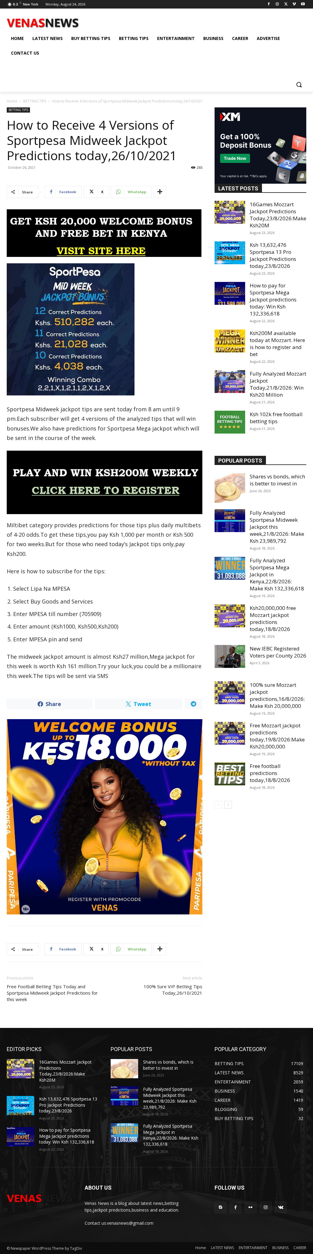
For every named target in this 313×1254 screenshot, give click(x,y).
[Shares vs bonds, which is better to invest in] (230, 488)
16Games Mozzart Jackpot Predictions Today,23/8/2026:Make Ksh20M (278, 215)
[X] (285, 4)
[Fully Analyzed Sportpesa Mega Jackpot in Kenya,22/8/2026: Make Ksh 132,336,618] (230, 568)
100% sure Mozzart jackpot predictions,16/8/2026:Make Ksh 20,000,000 (277, 695)
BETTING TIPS (34, 101)
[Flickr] (250, 1207)
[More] (159, 192)
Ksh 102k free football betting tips (276, 418)
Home (12, 101)
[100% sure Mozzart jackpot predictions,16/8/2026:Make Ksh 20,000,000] (230, 692)
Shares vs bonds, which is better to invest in (277, 480)
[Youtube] (302, 4)
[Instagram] (277, 4)
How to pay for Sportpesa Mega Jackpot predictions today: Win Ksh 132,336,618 (273, 299)
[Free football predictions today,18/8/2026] (230, 773)
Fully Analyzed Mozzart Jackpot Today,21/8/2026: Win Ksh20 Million (278, 384)
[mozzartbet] (104, 482)
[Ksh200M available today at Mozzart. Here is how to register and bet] (230, 341)
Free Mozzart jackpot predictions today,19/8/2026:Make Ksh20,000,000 (277, 736)
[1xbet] (104, 233)
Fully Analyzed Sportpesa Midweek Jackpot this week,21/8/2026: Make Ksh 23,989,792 (277, 526)
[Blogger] (220, 1207)
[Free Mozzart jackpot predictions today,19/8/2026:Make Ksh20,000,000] (230, 733)
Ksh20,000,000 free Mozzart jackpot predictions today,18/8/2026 (273, 618)
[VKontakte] (281, 1207)
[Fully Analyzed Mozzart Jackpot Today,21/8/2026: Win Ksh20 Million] (230, 381)
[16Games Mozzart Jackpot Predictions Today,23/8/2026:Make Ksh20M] (230, 212)
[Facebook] (268, 4)
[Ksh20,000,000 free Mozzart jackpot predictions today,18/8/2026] (230, 615)
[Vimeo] (294, 4)
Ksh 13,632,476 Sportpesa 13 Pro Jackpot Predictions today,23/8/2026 (273, 255)
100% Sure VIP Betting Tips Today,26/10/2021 (173, 989)
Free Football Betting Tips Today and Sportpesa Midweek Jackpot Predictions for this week (52, 992)
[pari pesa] (104, 816)
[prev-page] (218, 805)
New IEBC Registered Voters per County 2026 (278, 652)
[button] (299, 84)
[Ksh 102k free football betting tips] (230, 422)
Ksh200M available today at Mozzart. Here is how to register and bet (277, 344)
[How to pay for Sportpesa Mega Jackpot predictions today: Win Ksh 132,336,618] (230, 293)
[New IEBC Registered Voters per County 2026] (230, 656)
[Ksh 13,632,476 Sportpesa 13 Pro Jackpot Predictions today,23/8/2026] (230, 252)
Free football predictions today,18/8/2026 (270, 773)
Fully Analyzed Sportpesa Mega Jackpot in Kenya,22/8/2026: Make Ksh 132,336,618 (170, 1135)
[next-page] (228, 805)
